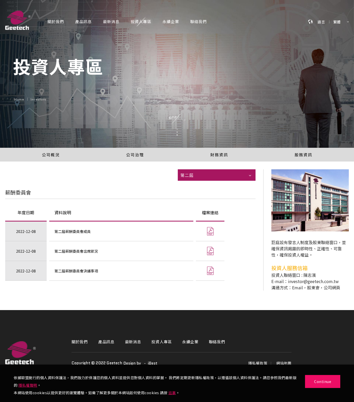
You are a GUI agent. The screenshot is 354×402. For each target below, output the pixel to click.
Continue (322, 381)
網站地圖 (284, 363)
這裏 (172, 392)
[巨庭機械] (20, 352)
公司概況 (51, 154)
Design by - (135, 363)
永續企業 (170, 22)
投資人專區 (141, 22)
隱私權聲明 (27, 385)
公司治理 (135, 154)
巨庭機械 (18, 20)
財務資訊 (219, 154)
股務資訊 (303, 154)
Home (19, 99)
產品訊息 (83, 22)
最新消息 (111, 22)
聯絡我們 (198, 22)
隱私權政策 (257, 363)
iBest (152, 363)
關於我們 (55, 22)
